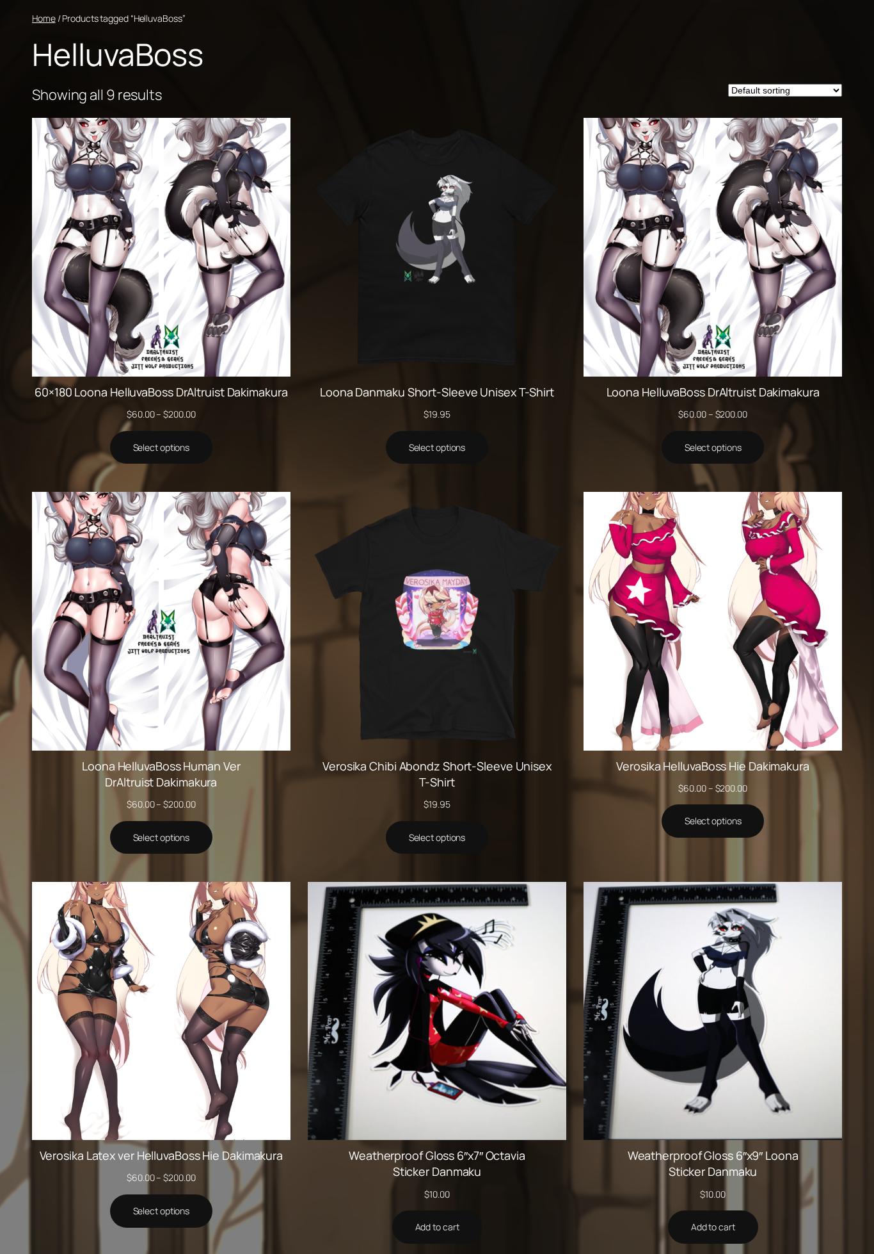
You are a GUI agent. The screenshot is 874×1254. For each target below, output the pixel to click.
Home (44, 18)
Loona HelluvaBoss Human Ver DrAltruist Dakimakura (161, 774)
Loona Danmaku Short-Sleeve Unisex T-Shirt (437, 392)
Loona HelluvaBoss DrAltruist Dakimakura (713, 392)
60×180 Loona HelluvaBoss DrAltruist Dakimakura (161, 392)
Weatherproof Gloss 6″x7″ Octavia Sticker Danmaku (437, 1163)
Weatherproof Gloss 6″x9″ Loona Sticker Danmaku (713, 1163)
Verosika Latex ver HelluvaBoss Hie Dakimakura (161, 1155)
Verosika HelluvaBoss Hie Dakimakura (712, 766)
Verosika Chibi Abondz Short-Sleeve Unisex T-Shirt (437, 774)
